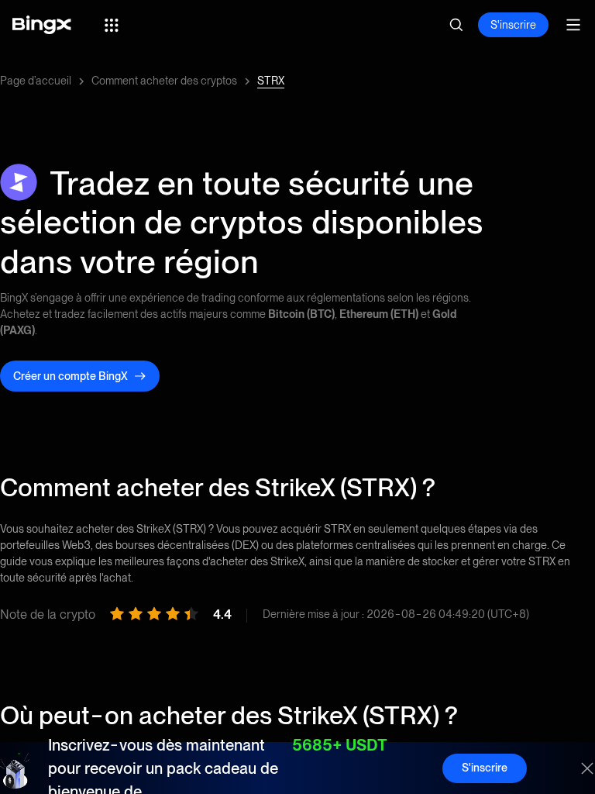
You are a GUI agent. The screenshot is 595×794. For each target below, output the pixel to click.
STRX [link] (270, 80)
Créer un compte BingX (70, 376)
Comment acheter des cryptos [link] (164, 80)
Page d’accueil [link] (35, 80)
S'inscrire (513, 25)
